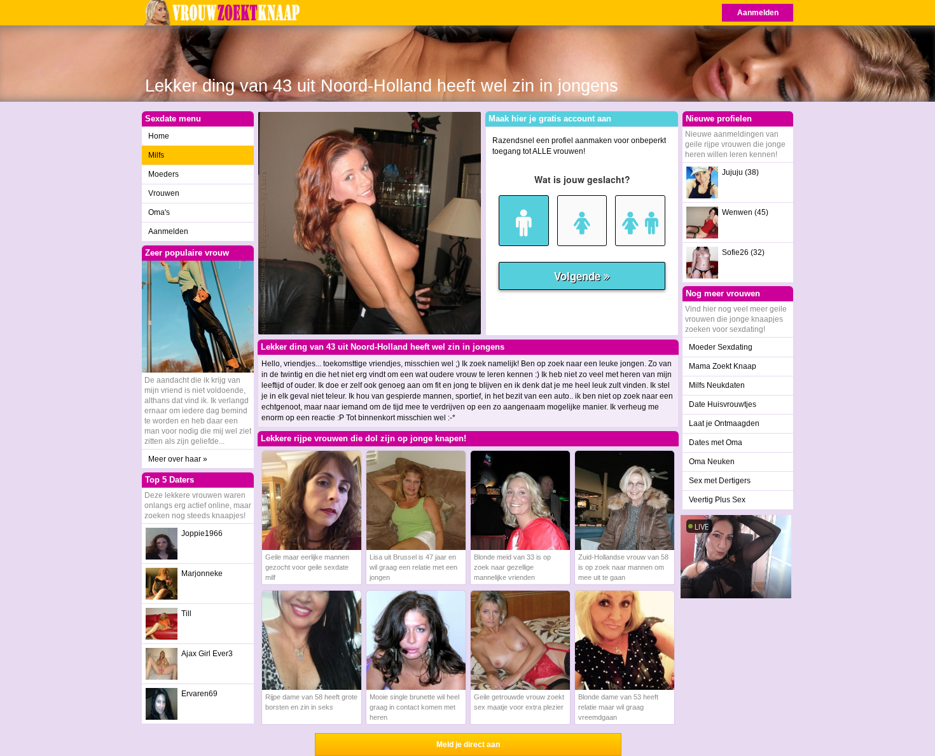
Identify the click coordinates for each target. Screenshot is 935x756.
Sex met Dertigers (720, 480)
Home (158, 136)
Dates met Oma (715, 442)
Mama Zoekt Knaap (722, 366)
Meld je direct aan (468, 744)
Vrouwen (163, 193)
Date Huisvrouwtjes (722, 404)
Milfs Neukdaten (717, 385)
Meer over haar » (177, 459)
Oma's (159, 212)
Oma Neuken (712, 461)
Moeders (163, 174)
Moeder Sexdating (720, 347)
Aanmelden (758, 12)
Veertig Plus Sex (717, 499)
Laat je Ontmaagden (724, 423)
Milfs (156, 155)
